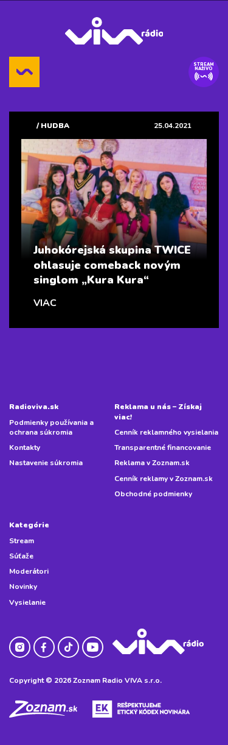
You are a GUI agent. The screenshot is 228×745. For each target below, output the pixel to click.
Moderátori (29, 571)
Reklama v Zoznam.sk (152, 463)
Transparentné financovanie (162, 447)
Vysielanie (27, 602)
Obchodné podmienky (153, 494)
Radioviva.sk (33, 407)
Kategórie (29, 525)
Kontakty (24, 447)
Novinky (23, 586)
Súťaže (21, 556)
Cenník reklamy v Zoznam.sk (163, 478)
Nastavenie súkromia (46, 463)
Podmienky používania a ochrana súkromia (51, 427)
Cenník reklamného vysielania (166, 432)
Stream (21, 541)
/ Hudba (52, 125)
